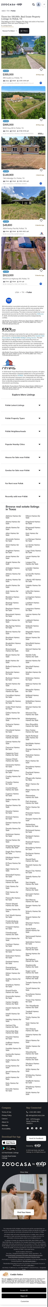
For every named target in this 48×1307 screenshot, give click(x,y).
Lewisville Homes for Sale (33, 575)
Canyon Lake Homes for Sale (12, 690)
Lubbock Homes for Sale (32, 621)
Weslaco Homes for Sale (32, 1064)
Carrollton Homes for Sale (13, 696)
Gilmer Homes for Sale (13, 974)
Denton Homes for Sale (13, 824)
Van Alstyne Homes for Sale (32, 1030)
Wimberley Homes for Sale (33, 1076)
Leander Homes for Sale (32, 569)
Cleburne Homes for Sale (12, 725)
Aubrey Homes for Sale (13, 580)
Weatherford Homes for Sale (32, 1059)
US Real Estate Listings (10, 1153)
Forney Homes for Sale (13, 910)
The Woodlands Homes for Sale (32, 1006)
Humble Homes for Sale (13, 1049)
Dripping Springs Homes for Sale (13, 847)
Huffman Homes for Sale (12, 1043)
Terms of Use (6, 1112)
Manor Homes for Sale (33, 638)
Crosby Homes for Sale (13, 777)
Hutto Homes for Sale (12, 1061)
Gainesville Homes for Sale (13, 951)
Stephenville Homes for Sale (32, 966)
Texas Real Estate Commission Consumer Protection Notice (24, 1257)
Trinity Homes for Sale (33, 1018)
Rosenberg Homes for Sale (33, 848)
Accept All (24, 1290)
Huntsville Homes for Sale (13, 1055)
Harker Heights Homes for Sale (12, 1003)
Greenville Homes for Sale (13, 997)
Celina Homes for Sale (13, 714)
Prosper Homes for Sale (33, 820)
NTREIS (20, 375)
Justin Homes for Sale (12, 1078)
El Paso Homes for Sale (13, 864)
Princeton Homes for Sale (33, 814)
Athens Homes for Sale (13, 575)
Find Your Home (24, 1212)
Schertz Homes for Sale (33, 912)
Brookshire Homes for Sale (13, 644)
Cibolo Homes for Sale (13, 719)
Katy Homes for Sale (12, 1084)
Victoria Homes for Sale (33, 1035)
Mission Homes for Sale (33, 708)
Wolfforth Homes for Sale (33, 1082)
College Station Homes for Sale (12, 737)
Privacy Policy (6, 1115)
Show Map (24, 1172)
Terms (32, 1283)
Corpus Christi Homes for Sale (12, 760)
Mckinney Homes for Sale (33, 679)
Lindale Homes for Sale (33, 586)
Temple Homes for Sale (33, 983)
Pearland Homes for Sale (33, 773)
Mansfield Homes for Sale (33, 644)
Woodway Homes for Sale (33, 1088)
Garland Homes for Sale (12, 962)
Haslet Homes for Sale (13, 1009)
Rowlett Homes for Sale (33, 866)
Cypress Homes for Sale (12, 795)
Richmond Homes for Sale (33, 831)
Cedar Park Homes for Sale (13, 708)
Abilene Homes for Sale (13, 517)
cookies (9, 1279)
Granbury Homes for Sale (13, 986)
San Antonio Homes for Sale (32, 889)
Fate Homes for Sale (12, 887)
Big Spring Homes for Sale (13, 627)
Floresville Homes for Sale (13, 899)
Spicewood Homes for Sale (33, 937)
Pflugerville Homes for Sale (33, 779)
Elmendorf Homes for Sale (13, 876)
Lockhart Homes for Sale (32, 604)
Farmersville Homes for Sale (12, 881)
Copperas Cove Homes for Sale (12, 754)
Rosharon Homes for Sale (33, 854)
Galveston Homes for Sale (13, 957)
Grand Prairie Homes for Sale (12, 991)
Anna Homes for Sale (12, 557)
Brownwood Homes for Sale (12, 650)
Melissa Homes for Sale (33, 685)
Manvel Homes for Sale (33, 650)
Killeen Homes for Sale (33, 517)
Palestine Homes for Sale (33, 756)
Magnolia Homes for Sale (33, 633)
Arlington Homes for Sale (13, 569)
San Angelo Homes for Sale (32, 883)
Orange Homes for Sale (33, 750)
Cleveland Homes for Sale (13, 731)
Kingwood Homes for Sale (33, 528)
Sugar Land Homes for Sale (32, 972)
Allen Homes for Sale (12, 534)
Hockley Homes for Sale (13, 1020)
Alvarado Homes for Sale (13, 540)
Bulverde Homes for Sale (12, 673)
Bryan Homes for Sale (13, 656)
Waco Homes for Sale (33, 1041)
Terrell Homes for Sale (33, 989)
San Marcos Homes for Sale (32, 901)
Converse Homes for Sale (13, 748)
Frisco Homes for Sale (13, 939)
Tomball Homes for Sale (32, 1012)
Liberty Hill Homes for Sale (33, 580)
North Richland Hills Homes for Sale (32, 737)
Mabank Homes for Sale (32, 627)
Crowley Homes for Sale (12, 783)
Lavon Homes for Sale (33, 557)
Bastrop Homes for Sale (12, 604)
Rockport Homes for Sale (32, 837)
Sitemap (5, 1125)
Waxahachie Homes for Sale (32, 1053)
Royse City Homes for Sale (33, 872)
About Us (5, 1122)
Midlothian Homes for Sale (33, 702)
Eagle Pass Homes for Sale (13, 852)
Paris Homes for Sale (32, 762)
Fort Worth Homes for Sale (13, 916)
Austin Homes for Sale (13, 586)
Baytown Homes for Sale (13, 609)
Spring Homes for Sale (33, 954)
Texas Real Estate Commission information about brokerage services (24, 1255)
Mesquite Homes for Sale (33, 690)
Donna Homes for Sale (13, 841)
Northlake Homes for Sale (33, 744)
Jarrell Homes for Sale (13, 1072)
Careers (4, 1119)
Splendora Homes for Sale (33, 943)
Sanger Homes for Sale (33, 906)
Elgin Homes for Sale (12, 870)
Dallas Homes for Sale (13, 800)
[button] (23, 405)
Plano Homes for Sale (32, 791)
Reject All (24, 1296)
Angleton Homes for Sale (13, 551)
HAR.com (40, 314)
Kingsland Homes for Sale (33, 523)
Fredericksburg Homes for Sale (12, 922)
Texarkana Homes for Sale (33, 995)
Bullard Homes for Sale (13, 667)
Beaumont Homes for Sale (13, 615)
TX (23, 292)
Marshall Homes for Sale (32, 667)
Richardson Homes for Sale (32, 825)
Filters (25, 31)
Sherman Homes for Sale (32, 924)
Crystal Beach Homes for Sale (12, 789)
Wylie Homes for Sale (33, 1093)
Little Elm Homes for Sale (33, 592)
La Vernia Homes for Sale (33, 546)
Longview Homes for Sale (33, 609)
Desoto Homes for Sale (13, 829)
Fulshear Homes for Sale (12, 945)
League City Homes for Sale (32, 563)
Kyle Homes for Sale (32, 534)
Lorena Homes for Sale (33, 615)
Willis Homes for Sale (32, 1070)
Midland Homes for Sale (32, 696)
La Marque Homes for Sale (33, 540)
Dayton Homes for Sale (13, 806)
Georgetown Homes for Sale (12, 968)
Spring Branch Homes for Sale (32, 949)
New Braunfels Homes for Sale (32, 725)
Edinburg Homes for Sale (12, 858)
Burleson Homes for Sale (12, 679)
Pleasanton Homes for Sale (32, 796)
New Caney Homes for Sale (32, 731)
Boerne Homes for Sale (13, 633)
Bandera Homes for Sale (12, 598)
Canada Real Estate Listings (9, 1157)
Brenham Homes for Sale (13, 638)
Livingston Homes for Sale (33, 598)
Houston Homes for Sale (12, 1038)
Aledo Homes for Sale (13, 528)
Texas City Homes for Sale (33, 1001)
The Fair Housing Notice (29, 1261)
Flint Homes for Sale (12, 893)
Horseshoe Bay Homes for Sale (12, 1032)
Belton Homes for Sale (13, 621)
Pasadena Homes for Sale (33, 767)
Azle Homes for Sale (12, 592)
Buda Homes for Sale (12, 661)
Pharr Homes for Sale (32, 785)
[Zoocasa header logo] (11, 4)
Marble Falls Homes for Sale (32, 656)
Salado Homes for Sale (33, 877)
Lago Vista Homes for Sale (33, 551)
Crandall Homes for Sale (12, 771)
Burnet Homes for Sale (13, 685)
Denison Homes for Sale (12, 818)
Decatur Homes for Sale (12, 812)
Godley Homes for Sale (13, 980)
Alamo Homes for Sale (13, 523)
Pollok (29, 292)
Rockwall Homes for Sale (33, 843)
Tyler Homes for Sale (32, 1024)
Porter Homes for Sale (33, 808)
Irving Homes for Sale (12, 1067)
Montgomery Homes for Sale (32, 719)
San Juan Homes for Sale (32, 895)
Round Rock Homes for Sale (32, 860)
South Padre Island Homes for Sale (33, 930)
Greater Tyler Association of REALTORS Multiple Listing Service (23, 337)
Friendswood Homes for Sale (12, 933)
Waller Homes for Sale (33, 1047)
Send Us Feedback (36, 1138)
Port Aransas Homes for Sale (32, 802)
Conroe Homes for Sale (13, 742)
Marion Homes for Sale (33, 661)
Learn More (30, 1265)
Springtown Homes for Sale (32, 960)
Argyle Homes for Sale (13, 563)
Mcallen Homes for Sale (33, 673)
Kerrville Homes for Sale (12, 1090)
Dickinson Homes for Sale (13, 835)
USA (17, 292)
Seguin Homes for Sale (33, 918)
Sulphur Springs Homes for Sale (32, 978)
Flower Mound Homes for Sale (12, 905)
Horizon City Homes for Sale (12, 1026)
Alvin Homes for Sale (12, 546)
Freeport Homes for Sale (12, 928)
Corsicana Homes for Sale (13, 766)
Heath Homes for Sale (13, 1014)
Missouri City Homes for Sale (32, 714)
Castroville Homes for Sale (13, 702)
